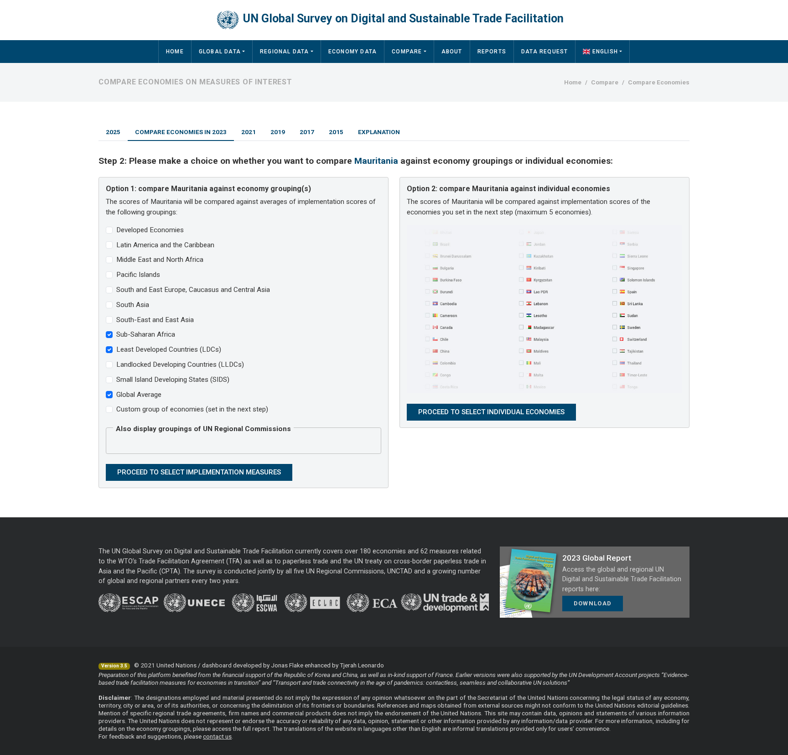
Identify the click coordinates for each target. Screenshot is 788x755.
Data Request (544, 51)
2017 (307, 131)
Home (175, 51)
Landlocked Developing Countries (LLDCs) (180, 364)
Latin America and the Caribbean (165, 245)
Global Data (220, 51)
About (451, 51)
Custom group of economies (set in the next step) (192, 409)
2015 (336, 131)
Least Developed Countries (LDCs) (168, 349)
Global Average (138, 395)
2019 (277, 131)
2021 (248, 131)
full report (256, 728)
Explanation (379, 131)
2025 (113, 131)
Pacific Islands (138, 275)
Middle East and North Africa (159, 259)
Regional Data (284, 51)
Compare (407, 51)
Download (593, 603)
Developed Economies (150, 230)
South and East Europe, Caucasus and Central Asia (193, 290)
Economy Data (352, 51)
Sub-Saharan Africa (145, 334)
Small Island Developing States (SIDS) (172, 379)
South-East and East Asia (155, 320)
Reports (491, 51)
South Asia (132, 305)
